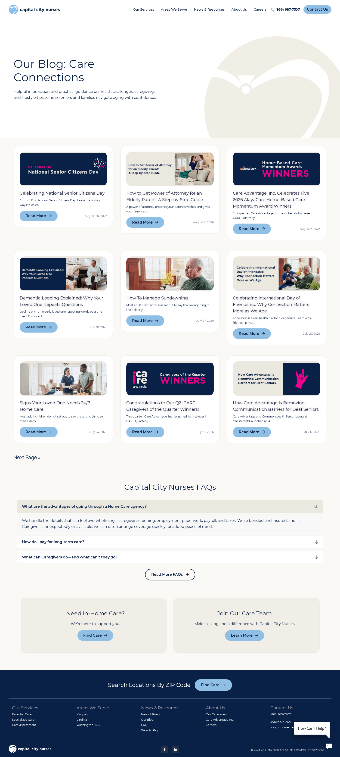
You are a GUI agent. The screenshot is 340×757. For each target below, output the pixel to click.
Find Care (92, 635)
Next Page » (27, 457)
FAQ (144, 725)
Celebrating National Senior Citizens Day (62, 193)
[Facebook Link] (164, 749)
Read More (35, 216)
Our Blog (147, 719)
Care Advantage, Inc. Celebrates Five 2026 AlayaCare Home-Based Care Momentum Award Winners (271, 200)
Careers (260, 9)
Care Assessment (24, 725)
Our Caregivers (216, 714)
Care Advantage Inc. (220, 719)
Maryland (83, 714)
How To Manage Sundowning (157, 298)
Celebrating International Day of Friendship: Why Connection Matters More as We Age (271, 305)
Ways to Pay (149, 730)
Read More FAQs (167, 574)
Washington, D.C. (89, 725)
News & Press (150, 714)
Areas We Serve (174, 9)
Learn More (242, 635)
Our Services (143, 9)
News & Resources (209, 9)
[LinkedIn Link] (175, 749)
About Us (239, 9)
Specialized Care (23, 719)
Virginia (82, 719)
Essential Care (21, 714)
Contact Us (317, 9)
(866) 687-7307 (287, 9)
